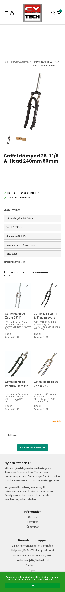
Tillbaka (11, 435)
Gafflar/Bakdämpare (21, 61)
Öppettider (32, 526)
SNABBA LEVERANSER (18, 197)
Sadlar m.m (32, 565)
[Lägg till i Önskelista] (27, 286)
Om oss (32, 517)
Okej (32, 585)
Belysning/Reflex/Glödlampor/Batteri (32, 550)
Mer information (46, 579)
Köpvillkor (32, 522)
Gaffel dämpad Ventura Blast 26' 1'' (16, 386)
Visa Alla (56, 421)
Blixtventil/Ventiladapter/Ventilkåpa (32, 545)
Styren (32, 570)
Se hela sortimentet (32, 447)
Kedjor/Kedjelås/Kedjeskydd (33, 560)
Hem (6, 61)
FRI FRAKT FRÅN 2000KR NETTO (23, 193)
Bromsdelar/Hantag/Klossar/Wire (32, 555)
